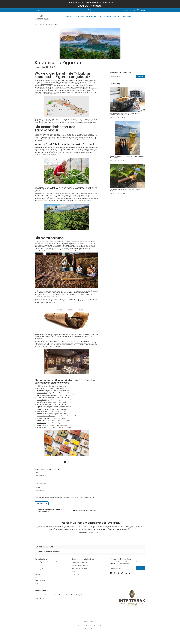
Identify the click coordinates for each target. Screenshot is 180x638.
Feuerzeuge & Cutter (41, 569)
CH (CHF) (143, 10)
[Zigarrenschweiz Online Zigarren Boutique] (42, 16)
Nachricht (37, 487)
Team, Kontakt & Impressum (80, 568)
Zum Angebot (39, 598)
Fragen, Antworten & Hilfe (79, 562)
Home (36, 24)
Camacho (59, 526)
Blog (36, 577)
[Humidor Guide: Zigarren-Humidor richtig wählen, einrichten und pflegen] (127, 99)
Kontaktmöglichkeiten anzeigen (49, 551)
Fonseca (39, 418)
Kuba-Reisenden (46, 84)
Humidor (37, 572)
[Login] (138, 10)
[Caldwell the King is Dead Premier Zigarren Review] (127, 176)
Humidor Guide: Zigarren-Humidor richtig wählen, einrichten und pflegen (124, 114)
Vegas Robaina (41, 407)
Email (36, 480)
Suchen (37, 583)
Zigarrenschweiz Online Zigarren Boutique (88, 626)
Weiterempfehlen (40, 580)
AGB (73, 571)
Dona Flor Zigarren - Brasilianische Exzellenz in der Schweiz (127, 157)
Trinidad (39, 414)
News (42, 24)
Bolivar (39, 402)
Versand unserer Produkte (80, 565)
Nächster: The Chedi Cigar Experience (84, 511)
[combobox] (60, 10)
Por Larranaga (41, 423)
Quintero (39, 409)
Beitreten (140, 76)
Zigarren (37, 566)
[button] (64, 461)
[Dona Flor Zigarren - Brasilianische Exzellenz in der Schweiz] (127, 138)
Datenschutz (76, 574)
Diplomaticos (41, 420)
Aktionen (37, 575)
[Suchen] (88, 10)
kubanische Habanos (85, 529)
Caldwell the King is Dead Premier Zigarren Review (125, 190)
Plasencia (52, 526)
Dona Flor (79, 526)
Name (36, 472)
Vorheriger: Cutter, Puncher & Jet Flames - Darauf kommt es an (50, 510)
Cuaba (39, 411)
